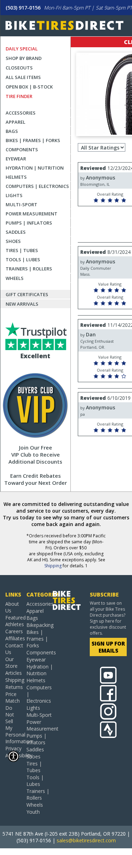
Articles (13, 673)
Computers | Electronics (37, 186)
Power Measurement (31, 213)
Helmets (16, 177)
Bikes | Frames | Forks (33, 140)
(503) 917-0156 (23, 7)
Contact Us (13, 648)
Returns (13, 687)
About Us (12, 607)
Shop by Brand (24, 58)
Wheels (15, 278)
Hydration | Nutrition (35, 168)
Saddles (16, 232)
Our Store (11, 662)
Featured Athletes (13, 621)
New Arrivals (22, 304)
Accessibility (13, 755)
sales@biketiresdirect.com (86, 840)
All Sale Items (23, 77)
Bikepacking (39, 625)
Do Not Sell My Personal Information (13, 724)
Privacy (13, 748)
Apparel (15, 122)
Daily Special (22, 48)
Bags (12, 131)
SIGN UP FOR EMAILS (108, 647)
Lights (14, 195)
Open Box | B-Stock (29, 87)
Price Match (12, 697)
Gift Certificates (27, 294)
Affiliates (13, 638)
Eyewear (16, 158)
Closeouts (19, 68)
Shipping (53, 566)
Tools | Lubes (23, 259)
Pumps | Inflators (29, 223)
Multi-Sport (21, 204)
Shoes (13, 241)
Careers (13, 631)
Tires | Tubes (22, 250)
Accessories (21, 113)
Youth (33, 811)
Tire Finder (19, 96)
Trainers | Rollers (29, 268)
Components (22, 149)
